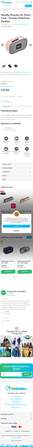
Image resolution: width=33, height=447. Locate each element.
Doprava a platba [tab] (6, 164)
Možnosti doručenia (8, 86)
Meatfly (21, 72)
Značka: (4, 100)
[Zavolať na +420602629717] (21, 2)
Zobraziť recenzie (11, 295)
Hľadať (28, 6)
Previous (28, 237)
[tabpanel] (8, 207)
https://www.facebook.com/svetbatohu (18, 404)
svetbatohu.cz (17, 407)
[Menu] (31, 2)
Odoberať (27, 374)
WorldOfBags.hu (25, 431)
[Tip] (8, 250)
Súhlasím (17, 226)
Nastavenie (16, 231)
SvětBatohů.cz (8, 431)
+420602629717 (18, 399)
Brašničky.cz (17, 431)
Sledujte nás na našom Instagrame (17, 333)
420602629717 (18, 402)
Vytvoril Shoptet (17, 440)
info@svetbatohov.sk (17, 396)
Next (30, 237)
